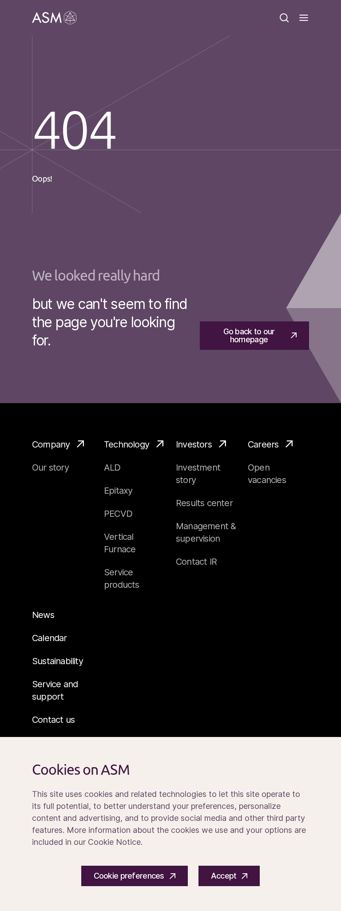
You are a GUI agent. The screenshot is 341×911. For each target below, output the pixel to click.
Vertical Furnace (119, 543)
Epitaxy (118, 490)
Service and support (55, 690)
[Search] (284, 17)
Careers (263, 444)
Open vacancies (267, 473)
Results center (204, 503)
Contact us (53, 719)
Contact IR (196, 561)
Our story (50, 467)
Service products (121, 578)
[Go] (54, 18)
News (43, 615)
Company (51, 444)
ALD (112, 467)
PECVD (118, 513)
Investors (194, 444)
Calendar (49, 638)
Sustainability (57, 661)
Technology (126, 444)
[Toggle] (303, 17)
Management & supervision (206, 532)
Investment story (198, 473)
